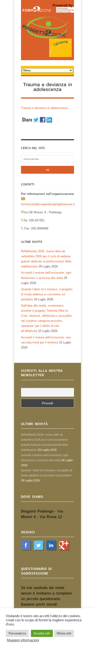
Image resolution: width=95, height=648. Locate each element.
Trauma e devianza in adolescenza (44, 108)
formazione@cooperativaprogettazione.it (48, 204)
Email (25, 385)
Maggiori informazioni (23, 640)
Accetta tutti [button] (42, 633)
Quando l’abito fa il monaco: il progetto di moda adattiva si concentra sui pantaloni (46, 294)
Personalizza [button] (17, 633)
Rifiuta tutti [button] (64, 633)
